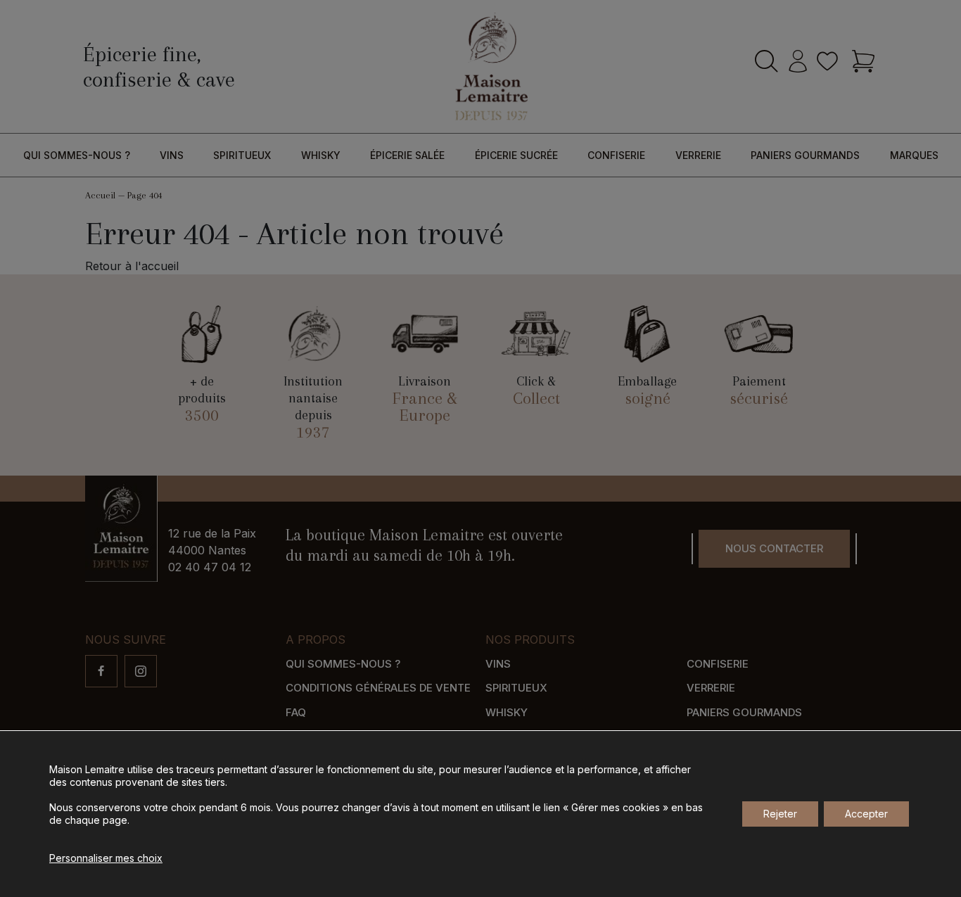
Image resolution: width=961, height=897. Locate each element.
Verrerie (698, 155)
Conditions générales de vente (378, 687)
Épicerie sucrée (516, 155)
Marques (914, 155)
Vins (172, 155)
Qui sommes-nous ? (76, 155)
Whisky (321, 155)
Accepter (866, 814)
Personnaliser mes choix (106, 858)
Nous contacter (774, 548)
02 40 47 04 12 (209, 567)
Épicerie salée (407, 155)
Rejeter (780, 814)
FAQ (296, 712)
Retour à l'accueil (132, 266)
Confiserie (616, 155)
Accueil (100, 195)
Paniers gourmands (805, 155)
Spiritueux (242, 155)
